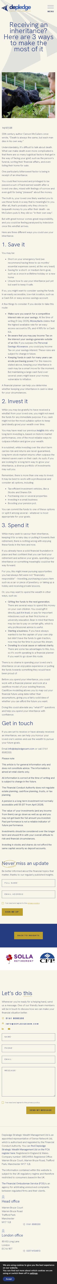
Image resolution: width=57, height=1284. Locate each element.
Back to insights (28, 935)
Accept (9, 1279)
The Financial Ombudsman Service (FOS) (23, 1183)
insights (41, 430)
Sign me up (12, 912)
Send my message (41, 1110)
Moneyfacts (36, 321)
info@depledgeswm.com (21, 748)
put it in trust (23, 612)
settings (34, 1273)
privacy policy (34, 903)
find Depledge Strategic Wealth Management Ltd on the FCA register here (26, 1149)
